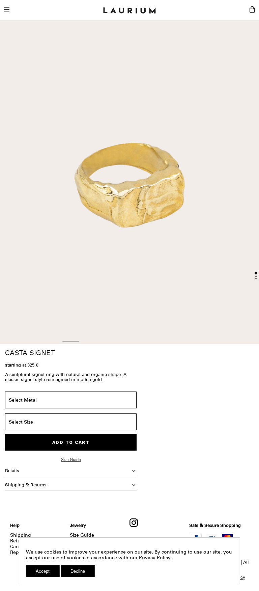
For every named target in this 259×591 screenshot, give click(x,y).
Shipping (20, 535)
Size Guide (71, 459)
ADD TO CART (71, 442)
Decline (77, 571)
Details (12, 470)
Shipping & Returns (26, 484)
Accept (43, 571)
